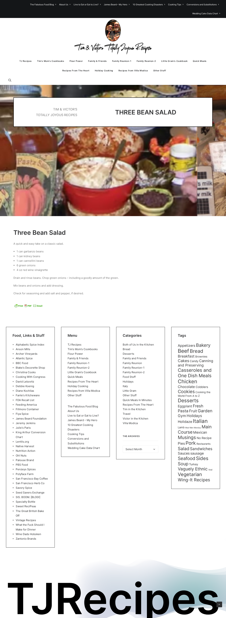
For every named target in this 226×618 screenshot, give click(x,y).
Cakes (183, 360)
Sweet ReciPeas (26, 506)
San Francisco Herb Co (30, 483)
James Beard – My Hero (115, 4)
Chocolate (186, 386)
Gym (182, 416)
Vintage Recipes (26, 520)
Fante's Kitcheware (28, 395)
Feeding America (26, 404)
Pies (181, 443)
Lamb (181, 427)
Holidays (128, 381)
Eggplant (185, 406)
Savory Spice (24, 487)
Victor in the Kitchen (135, 418)
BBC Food (22, 363)
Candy (194, 361)
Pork (191, 443)
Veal (210, 469)
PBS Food (22, 464)
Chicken (187, 381)
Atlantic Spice (24, 358)
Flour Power (76, 61)
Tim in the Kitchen (134, 409)
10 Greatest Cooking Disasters (148, 4)
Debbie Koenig (25, 386)
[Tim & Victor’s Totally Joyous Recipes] (113, 37)
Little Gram (129, 390)
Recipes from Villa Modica (133, 70)
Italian (200, 421)
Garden (205, 410)
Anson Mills (23, 349)
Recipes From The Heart (76, 70)
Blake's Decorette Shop (30, 367)
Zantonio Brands (26, 538)
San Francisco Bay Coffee (32, 478)
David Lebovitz (25, 381)
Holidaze (185, 422)
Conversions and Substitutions (202, 4)
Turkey (193, 464)
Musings (187, 437)
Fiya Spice (22, 413)
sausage (197, 453)
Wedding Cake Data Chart (205, 13)
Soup (183, 463)
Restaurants (204, 443)
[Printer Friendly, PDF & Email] (28, 306)
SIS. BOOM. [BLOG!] (28, 497)
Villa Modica (130, 423)
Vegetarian (190, 474)
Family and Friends (134, 358)
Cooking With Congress (30, 376)
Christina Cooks (26, 372)
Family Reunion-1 (121, 61)
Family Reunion (132, 363)
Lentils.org (22, 441)
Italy (125, 386)
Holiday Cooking (104, 70)
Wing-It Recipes (194, 479)
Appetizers (186, 345)
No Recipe (204, 438)
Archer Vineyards (26, 353)
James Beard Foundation (31, 418)
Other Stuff (159, 70)
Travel (126, 413)
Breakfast (186, 356)
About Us (63, 4)
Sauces (184, 453)
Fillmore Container (27, 409)
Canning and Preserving (195, 363)
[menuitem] (43, 4)
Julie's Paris (23, 427)
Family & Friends (97, 61)
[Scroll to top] (219, 604)
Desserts (128, 353)
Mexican (200, 432)
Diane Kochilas (25, 390)
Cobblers (202, 387)
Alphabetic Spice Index (30, 344)
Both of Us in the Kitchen (138, 344)
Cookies (186, 391)
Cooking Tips (174, 4)
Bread (126, 349)
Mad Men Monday (193, 428)
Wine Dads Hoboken (28, 534)
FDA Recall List (25, 400)
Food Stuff (129, 376)
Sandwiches (201, 448)
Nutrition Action (25, 450)
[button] (11, 80)
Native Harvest (25, 446)
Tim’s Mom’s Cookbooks (50, 61)
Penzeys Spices (26, 469)
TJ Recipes (25, 61)
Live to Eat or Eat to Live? (86, 4)
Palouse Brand (25, 460)
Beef (183, 351)
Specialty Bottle (25, 501)
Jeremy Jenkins (25, 423)
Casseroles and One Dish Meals (195, 372)
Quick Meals (200, 61)
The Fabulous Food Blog (42, 4)
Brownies (201, 356)
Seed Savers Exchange (30, 492)
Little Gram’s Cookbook (174, 61)
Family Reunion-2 (146, 61)
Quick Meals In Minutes (137, 400)
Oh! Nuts (21, 455)
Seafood (186, 458)
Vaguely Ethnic (193, 468)
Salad (183, 448)
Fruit (193, 411)
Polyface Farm (25, 474)
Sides (202, 458)
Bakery (203, 345)
